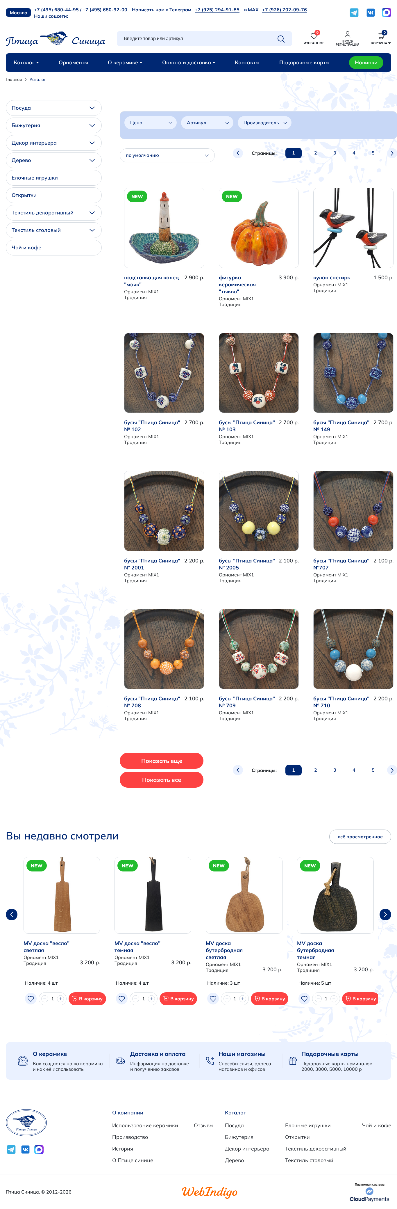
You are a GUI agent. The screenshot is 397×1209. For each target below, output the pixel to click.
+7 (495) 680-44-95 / (57, 10)
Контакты (247, 62)
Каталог (24, 62)
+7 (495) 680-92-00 (105, 10)
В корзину (91, 999)
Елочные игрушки (35, 177)
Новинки (366, 62)
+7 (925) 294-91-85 (217, 10)
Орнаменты (73, 62)
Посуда (21, 107)
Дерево (21, 160)
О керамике (123, 62)
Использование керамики (145, 1125)
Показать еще (161, 760)
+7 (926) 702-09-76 (284, 10)
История (122, 1148)
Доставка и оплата (158, 1053)
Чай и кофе (26, 247)
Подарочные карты (304, 62)
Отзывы (203, 1125)
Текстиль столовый (36, 230)
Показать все (161, 779)
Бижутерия (26, 125)
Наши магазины (242, 1053)
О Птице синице (132, 1160)
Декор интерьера (34, 142)
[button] (385, 914)
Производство (130, 1137)
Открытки (24, 195)
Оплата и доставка (186, 62)
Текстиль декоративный (43, 212)
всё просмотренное (360, 836)
